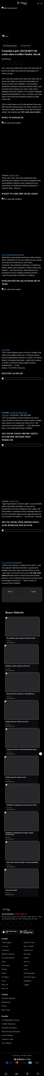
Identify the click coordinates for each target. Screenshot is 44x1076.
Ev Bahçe (5, 977)
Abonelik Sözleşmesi (9, 1028)
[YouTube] (10, 923)
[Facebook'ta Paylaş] (4, 63)
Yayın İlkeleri (6, 1043)
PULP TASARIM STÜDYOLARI (13, 255)
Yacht (26, 965)
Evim (4, 981)
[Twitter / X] (16, 923)
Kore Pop (27, 954)
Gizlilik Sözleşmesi (8, 1024)
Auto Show (6, 965)
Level (26, 969)
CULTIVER (6, 350)
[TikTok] (28, 923)
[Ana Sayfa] (6, 910)
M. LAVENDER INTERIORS (12, 563)
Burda (4, 973)
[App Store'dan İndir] (10, 932)
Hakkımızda (6, 1002)
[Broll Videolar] (27, 1074)
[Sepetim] (38, 3)
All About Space (30, 977)
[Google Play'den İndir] (26, 932)
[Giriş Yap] (38, 1074)
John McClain (13, 501)
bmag (18, 1055)
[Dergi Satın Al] (17, 1074)
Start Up (27, 962)
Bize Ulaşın (6, 1010)
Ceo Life (5, 946)
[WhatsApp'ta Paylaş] (13, 63)
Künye (4, 1006)
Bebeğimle (27, 981)
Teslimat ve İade (7, 1039)
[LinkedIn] (22, 923)
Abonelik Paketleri (8, 998)
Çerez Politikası (7, 1035)
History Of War (29, 942)
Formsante (5, 950)
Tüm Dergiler (6, 942)
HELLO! (5, 985)
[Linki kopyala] (21, 63)
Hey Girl (5, 988)
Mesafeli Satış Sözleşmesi (11, 1031)
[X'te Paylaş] (8, 63)
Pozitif (26, 958)
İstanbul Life (28, 950)
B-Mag (4, 969)
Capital (26, 985)
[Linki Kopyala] (32, 598)
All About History (8, 958)
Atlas (3, 962)
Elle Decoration (29, 973)
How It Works (29, 946)
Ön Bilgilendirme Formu (10, 1020)
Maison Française (8, 954)
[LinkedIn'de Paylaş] (17, 63)
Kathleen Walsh (14, 175)
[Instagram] (4, 923)
